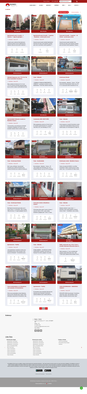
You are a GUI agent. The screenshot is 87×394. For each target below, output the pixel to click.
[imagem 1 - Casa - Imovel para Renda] (17, 147)
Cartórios (60, 344)
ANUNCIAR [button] (48, 5)
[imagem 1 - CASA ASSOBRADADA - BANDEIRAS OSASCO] (69, 273)
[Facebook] (35, 330)
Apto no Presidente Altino (12, 345)
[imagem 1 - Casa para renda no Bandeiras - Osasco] (43, 189)
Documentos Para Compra (64, 342)
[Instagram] (38, 330)
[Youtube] (41, 330)
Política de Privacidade (40, 374)
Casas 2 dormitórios (11, 350)
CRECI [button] (63, 5)
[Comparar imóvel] (28, 17)
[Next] (28, 22)
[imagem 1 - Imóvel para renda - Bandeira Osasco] (69, 147)
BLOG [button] (69, 5)
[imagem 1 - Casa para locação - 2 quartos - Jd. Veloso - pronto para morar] (69, 22)
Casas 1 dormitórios (11, 348)
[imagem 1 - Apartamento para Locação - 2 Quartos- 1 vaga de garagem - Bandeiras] (17, 22)
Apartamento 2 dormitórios (12, 342)
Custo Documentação (63, 341)
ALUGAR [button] (41, 5)
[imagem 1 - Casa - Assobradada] (43, 147)
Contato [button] (76, 5)
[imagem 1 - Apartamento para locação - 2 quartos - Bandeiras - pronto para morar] (43, 22)
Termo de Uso (49, 374)
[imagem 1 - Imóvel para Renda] (69, 64)
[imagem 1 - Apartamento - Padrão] (17, 231)
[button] (76, 1)
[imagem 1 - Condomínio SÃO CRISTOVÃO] (43, 106)
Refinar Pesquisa (63, 12)
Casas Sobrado (10, 354)
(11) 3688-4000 (37, 324)
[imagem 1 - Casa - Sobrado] (43, 64)
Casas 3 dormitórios (11, 351)
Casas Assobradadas (11, 353)
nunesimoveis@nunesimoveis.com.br (41, 326)
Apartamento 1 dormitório (12, 341)
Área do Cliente (46, 1)
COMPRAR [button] (56, 5)
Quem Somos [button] (33, 5)
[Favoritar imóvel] (28, 16)
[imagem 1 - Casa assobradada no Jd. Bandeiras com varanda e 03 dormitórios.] (17, 273)
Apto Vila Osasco (10, 347)
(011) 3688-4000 (55, 1)
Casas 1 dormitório (36, 348)
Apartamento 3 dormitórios (12, 344)
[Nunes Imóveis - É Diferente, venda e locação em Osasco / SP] (11, 5)
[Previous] (7, 22)
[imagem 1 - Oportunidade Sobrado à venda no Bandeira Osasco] (17, 106)
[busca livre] (72, 1)
